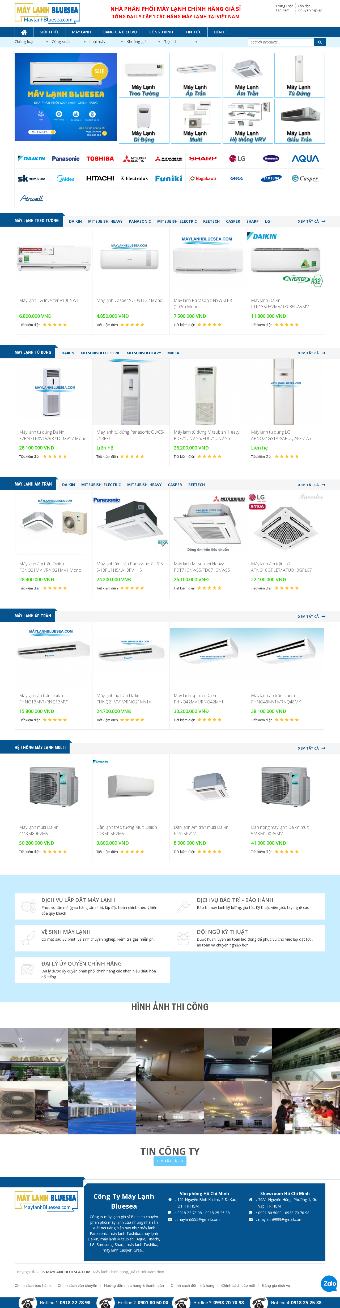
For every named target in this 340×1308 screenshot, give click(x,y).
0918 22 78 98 (75, 1302)
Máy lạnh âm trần (33, 484)
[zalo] (329, 1283)
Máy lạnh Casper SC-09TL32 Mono (129, 300)
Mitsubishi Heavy (105, 221)
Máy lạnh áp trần (33, 615)
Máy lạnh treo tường (37, 220)
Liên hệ (221, 31)
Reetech (211, 221)
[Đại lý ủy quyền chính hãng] (92, 970)
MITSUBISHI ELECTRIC (100, 352)
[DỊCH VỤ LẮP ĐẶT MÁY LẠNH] (92, 906)
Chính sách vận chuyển (77, 1285)
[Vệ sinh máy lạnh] (92, 938)
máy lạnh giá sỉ (117, 1216)
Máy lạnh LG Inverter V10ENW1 (49, 300)
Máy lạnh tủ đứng (33, 352)
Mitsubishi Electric (177, 221)
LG (267, 221)
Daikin (75, 221)
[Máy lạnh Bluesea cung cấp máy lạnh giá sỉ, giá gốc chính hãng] (47, 13)
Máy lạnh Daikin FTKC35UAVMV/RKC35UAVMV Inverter (280, 306)
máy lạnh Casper (117, 1250)
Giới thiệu (50, 31)
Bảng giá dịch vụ (120, 31)
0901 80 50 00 (153, 1302)
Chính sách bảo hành (33, 1285)
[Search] (320, 42)
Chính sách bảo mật (238, 1285)
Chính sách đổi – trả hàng (192, 1285)
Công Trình (161, 31)
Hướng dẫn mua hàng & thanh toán (134, 1285)
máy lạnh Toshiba (125, 1233)
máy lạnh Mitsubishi (117, 1238)
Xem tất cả (308, 221)
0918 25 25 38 (306, 1302)
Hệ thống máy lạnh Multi (40, 747)
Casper (233, 221)
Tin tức (193, 31)
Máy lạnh (81, 31)
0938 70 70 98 (228, 1302)
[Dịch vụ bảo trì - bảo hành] (247, 906)
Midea (173, 352)
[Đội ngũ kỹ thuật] (247, 938)
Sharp (252, 221)
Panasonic (140, 221)
